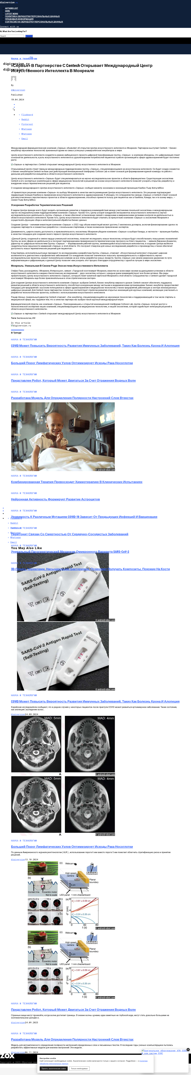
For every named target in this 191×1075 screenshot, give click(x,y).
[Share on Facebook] (98, 104)
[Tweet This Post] (98, 107)
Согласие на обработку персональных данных (34, 21)
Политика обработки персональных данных (32, 16)
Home (7, 11)
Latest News (11, 13)
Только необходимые (79, 1069)
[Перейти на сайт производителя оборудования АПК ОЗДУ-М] (165, 1061)
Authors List (11, 8)
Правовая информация (19, 19)
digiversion (18, 90)
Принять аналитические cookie (54, 1069)
